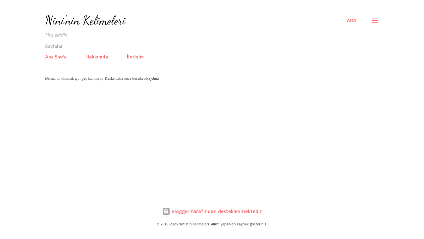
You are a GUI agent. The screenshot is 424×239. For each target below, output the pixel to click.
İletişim (135, 56)
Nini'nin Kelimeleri (85, 20)
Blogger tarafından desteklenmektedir (216, 211)
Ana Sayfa (56, 56)
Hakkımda (96, 56)
